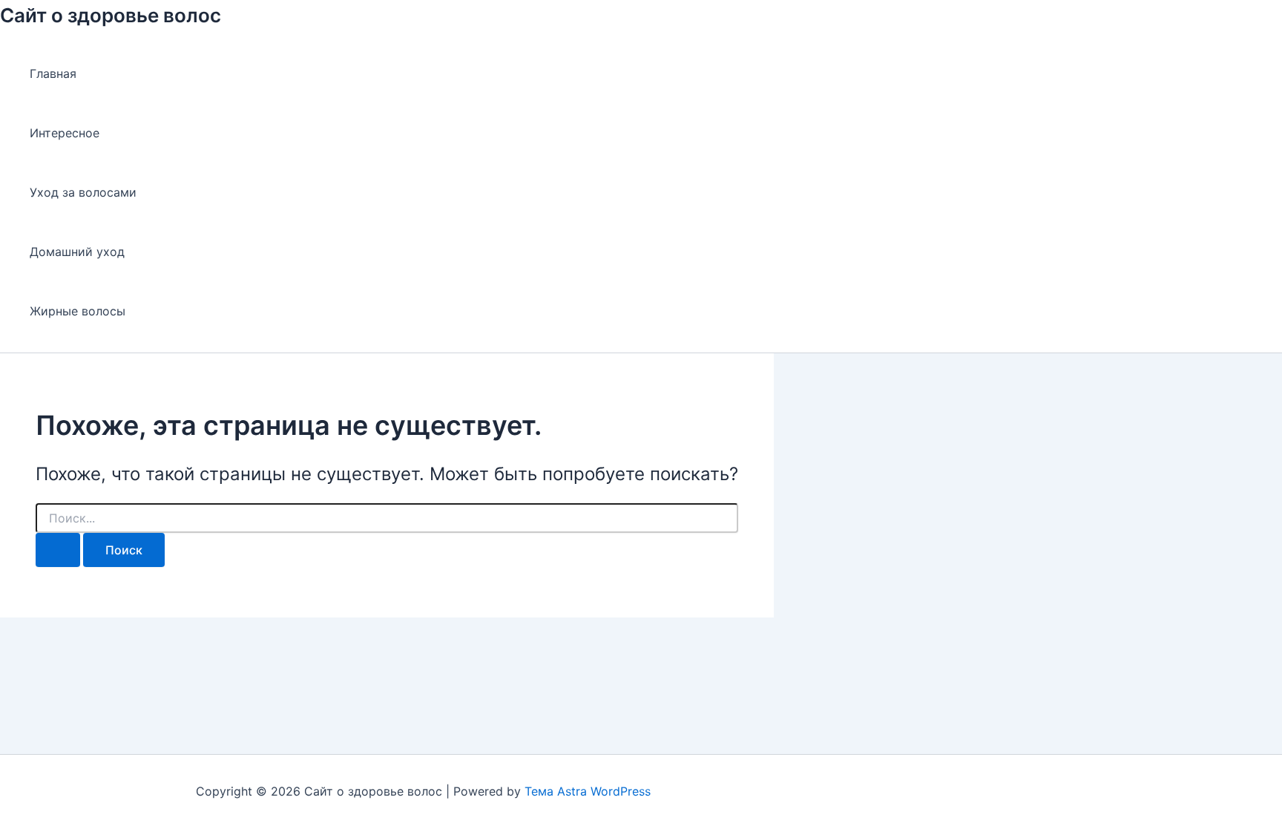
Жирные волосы (77, 311)
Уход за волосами (83, 192)
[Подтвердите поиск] (58, 550)
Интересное (64, 132)
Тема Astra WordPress (588, 791)
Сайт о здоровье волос (110, 15)
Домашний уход (77, 251)
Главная (53, 73)
